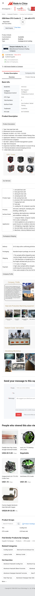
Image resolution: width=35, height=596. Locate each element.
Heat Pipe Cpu (8, 578)
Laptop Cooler (8, 554)
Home (3, 14)
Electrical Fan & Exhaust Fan (25, 550)
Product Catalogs (29, 524)
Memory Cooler (20, 554)
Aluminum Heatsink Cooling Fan (13, 564)
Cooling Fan (23, 528)
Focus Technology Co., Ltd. (25, 588)
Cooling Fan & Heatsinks (26, 14)
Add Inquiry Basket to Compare (13, 66)
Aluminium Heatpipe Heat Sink (25, 578)
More (3, 581)
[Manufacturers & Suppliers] (17, 3)
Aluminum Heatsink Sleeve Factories (14, 568)
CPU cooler (5, 531)
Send (18, 415)
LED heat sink (24, 531)
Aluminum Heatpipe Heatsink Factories (15, 573)
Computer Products (12, 14)
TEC (3, 528)
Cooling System (8, 550)
